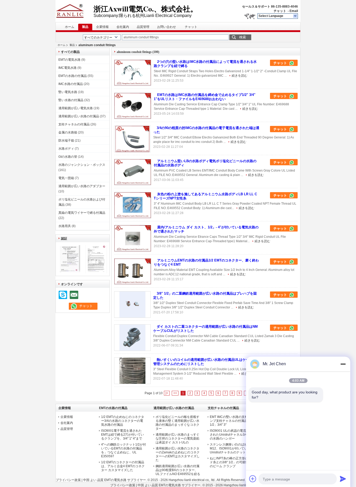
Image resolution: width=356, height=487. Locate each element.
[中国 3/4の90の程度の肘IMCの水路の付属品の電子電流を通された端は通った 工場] (132, 139)
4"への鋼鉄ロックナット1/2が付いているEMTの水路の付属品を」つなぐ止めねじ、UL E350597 (123, 450)
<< (175, 393)
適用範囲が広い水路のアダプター (81, 186)
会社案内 (122, 27)
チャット (280, 11)
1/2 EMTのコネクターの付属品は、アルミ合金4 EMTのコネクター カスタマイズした (123, 466)
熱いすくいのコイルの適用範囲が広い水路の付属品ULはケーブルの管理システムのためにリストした (206, 362)
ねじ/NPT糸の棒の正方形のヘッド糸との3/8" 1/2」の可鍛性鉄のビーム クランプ (232, 462)
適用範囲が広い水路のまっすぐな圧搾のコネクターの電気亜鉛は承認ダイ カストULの (177, 438)
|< (166, 393)
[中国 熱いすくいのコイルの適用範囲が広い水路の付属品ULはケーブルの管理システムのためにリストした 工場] (132, 370)
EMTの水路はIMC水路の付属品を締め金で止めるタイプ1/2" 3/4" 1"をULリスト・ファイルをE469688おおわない (204, 97)
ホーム (69, 27)
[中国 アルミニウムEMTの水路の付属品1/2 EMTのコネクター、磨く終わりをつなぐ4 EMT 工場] (132, 271)
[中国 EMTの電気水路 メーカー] (75, 10)
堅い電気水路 (67, 92)
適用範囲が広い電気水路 (75, 108)
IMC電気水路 (67, 68)
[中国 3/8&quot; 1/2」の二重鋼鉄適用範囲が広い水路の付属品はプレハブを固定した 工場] (132, 304)
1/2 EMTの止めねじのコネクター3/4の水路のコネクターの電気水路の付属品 (122, 421)
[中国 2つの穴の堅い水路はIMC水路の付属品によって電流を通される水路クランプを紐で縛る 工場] (132, 72)
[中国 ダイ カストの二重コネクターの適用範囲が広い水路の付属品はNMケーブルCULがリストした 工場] (132, 337)
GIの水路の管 (67, 157)
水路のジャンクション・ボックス (81, 165)
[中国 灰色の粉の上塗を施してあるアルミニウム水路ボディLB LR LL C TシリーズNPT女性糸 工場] (132, 205)
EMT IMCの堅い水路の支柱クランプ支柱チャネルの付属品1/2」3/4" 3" (232, 421)
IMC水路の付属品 (70, 84)
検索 (242, 37)
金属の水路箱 (67, 132)
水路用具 (64, 226)
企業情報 (102, 27)
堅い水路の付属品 (70, 100)
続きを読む (239, 75)
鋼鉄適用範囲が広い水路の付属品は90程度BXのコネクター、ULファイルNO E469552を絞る (178, 470)
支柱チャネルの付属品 (74, 124)
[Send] (343, 478)
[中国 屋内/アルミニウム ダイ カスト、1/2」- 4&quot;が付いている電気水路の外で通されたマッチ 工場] (132, 238)
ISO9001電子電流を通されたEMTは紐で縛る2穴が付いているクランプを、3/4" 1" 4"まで (122, 434)
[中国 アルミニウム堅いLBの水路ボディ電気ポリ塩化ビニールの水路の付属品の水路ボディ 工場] (132, 172)
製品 (85, 27)
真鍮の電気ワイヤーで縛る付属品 (81, 213)
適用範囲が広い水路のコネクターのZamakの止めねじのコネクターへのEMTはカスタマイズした (178, 454)
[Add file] (252, 478)
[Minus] (343, 364)
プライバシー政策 (68, 480)
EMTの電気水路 (69, 60)
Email (294, 11)
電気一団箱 (66, 178)
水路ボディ (66, 148)
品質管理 (143, 27)
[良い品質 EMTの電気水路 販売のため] (69, 272)
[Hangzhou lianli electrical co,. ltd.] (295, 16)
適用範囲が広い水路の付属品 (78, 116)
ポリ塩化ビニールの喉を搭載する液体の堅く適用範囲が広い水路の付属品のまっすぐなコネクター (177, 422)
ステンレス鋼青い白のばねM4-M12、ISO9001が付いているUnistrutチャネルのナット (231, 448)
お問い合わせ (166, 27)
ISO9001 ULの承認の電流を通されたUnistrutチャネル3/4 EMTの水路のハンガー (232, 434)
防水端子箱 (66, 140)
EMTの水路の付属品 (72, 76)
